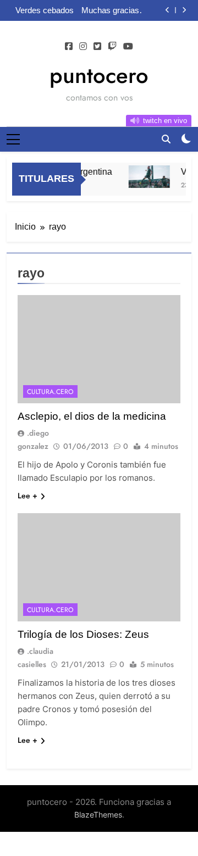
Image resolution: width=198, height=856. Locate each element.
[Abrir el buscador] (166, 139)
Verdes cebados (44, 10)
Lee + (27, 495)
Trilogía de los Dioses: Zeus (83, 634)
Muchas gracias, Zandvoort (111, 10)
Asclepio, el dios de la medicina (92, 416)
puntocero (99, 75)
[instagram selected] (83, 46)
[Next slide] (184, 10)
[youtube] (128, 46)
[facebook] (69, 46)
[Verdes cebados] (147, 176)
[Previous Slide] (167, 10)
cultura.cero (50, 392)
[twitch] (112, 46)
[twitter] (97, 46)
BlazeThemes (98, 814)
